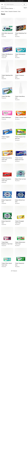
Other (6, 11)
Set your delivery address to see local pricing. (14, 0)
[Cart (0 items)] (24, 4)
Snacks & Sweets (13, 11)
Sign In (25, 7)
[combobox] (13, 4)
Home (2, 11)
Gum (19, 11)
